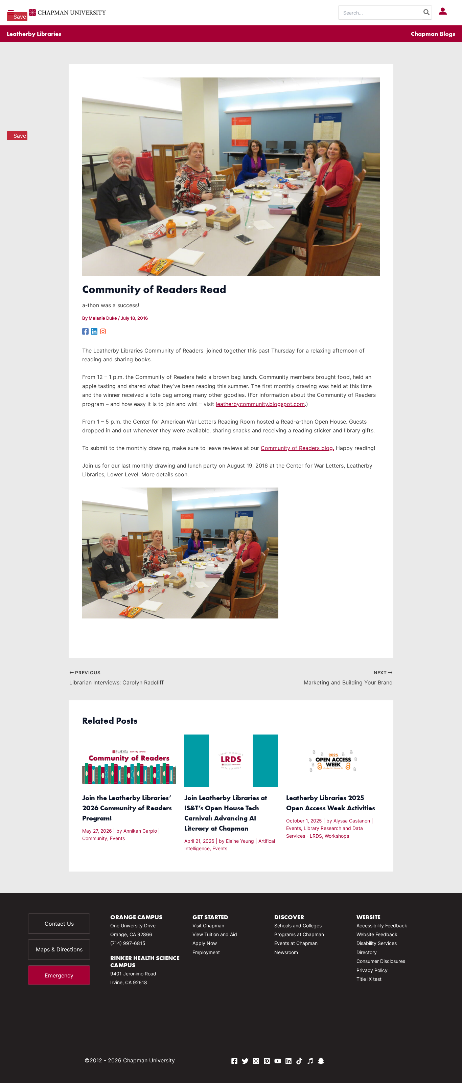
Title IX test (369, 979)
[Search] (427, 12)
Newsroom (286, 952)
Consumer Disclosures (380, 961)
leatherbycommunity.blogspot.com (260, 404)
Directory (366, 952)
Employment (206, 952)
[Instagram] (103, 331)
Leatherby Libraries (34, 34)
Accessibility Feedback (381, 925)
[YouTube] (277, 1061)
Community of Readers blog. (297, 448)
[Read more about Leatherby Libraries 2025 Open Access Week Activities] (333, 760)
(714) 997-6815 (127, 943)
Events (117, 838)
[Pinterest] (266, 1061)
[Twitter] (245, 1061)
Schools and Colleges (298, 925)
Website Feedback (376, 934)
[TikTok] (299, 1061)
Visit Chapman (208, 925)
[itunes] (310, 1061)
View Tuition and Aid (214, 934)
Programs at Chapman (299, 934)
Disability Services (376, 943)
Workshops (337, 836)
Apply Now (204, 943)
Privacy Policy (372, 970)
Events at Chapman (296, 943)
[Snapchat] (321, 1061)
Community (94, 838)
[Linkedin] (94, 331)
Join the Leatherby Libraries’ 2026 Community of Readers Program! (127, 807)
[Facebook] (85, 331)
